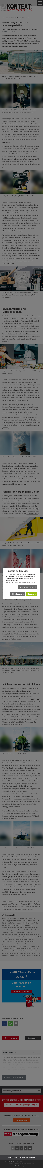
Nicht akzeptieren (17, 594)
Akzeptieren (31, 594)
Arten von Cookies (26, 587)
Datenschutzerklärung (28, 582)
